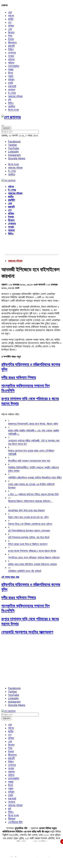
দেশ (9, 22)
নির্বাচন (11, 49)
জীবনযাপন (12, 42)
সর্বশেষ (11, 15)
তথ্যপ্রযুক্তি (13, 66)
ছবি (9, 99)
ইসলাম (11, 39)
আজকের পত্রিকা (15, 96)
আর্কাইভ (11, 106)
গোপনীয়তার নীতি (15, 822)
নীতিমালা (11, 818)
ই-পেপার (12, 93)
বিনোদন (11, 32)
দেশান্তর (12, 52)
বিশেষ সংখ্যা (13, 109)
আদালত (11, 59)
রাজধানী (11, 46)
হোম (10, 12)
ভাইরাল (11, 79)
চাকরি (10, 83)
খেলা (10, 29)
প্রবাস (10, 76)
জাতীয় (10, 19)
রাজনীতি (11, 200)
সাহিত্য (11, 62)
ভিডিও (11, 103)
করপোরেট (12, 86)
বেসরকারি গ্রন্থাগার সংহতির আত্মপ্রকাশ (27, 632)
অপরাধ (11, 56)
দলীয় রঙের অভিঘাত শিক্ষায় (18, 377)
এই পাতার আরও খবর (10, 577)
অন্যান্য (11, 89)
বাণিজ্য (11, 25)
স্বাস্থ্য (10, 69)
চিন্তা (10, 72)
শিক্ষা (10, 35)
